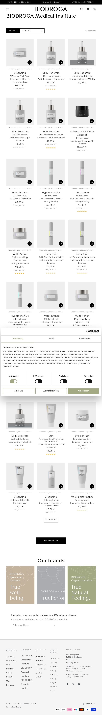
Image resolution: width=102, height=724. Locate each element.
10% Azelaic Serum (51, 76)
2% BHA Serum (20, 135)
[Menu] (7, 9)
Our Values (11, 661)
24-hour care (82, 138)
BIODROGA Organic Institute (26, 684)
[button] (81, 9)
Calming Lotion (51, 500)
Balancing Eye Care (82, 439)
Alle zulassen (83, 391)
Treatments (41, 669)
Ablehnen (19, 391)
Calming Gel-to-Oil (20, 500)
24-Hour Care (19, 196)
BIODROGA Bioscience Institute (26, 660)
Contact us (41, 665)
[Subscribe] (54, 625)
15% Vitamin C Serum (82, 76)
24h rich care (19, 319)
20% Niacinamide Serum (51, 135)
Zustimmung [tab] (17, 339)
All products (51, 540)
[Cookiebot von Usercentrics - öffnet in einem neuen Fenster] (88, 332)
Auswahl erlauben (51, 391)
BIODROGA (16, 703)
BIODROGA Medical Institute (26, 672)
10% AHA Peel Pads (19, 76)
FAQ (52, 691)
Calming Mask (82, 500)
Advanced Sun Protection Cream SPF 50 (51, 440)
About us (10, 657)
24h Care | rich (51, 319)
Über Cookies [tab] (84, 339)
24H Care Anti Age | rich (51, 257)
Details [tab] (51, 339)
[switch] (38, 381)
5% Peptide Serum (20, 439)
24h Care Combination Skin (82, 257)
